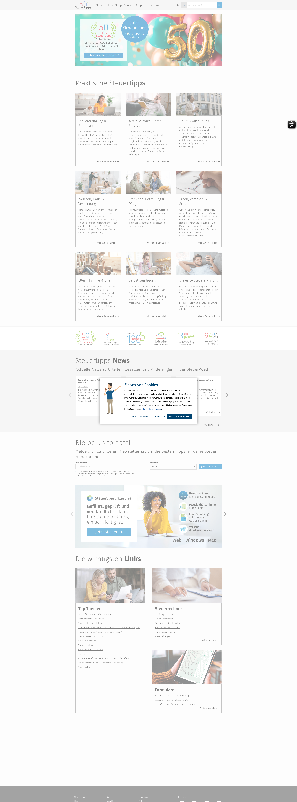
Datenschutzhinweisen (152, 409)
